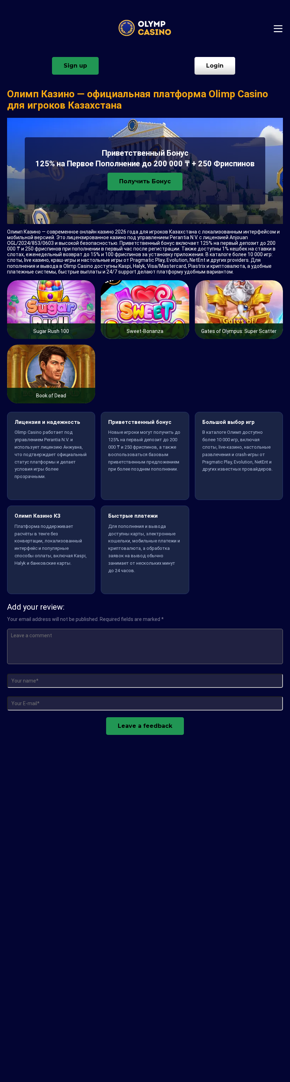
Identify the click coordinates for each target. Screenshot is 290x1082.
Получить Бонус (145, 181)
